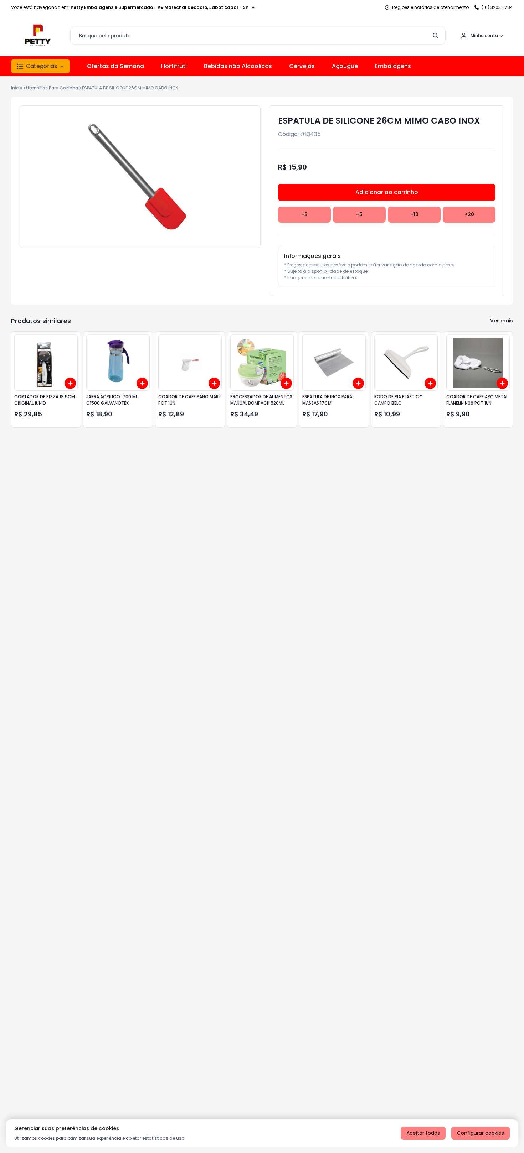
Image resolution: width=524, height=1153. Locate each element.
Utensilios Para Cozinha (52, 88)
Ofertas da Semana (115, 66)
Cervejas (302, 66)
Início (16, 88)
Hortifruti (174, 66)
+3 (304, 214)
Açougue (345, 66)
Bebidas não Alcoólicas (238, 66)
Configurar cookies (480, 1133)
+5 (359, 214)
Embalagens (393, 66)
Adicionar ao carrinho (386, 192)
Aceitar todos (423, 1133)
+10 (414, 214)
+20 (469, 214)
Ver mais (501, 320)
